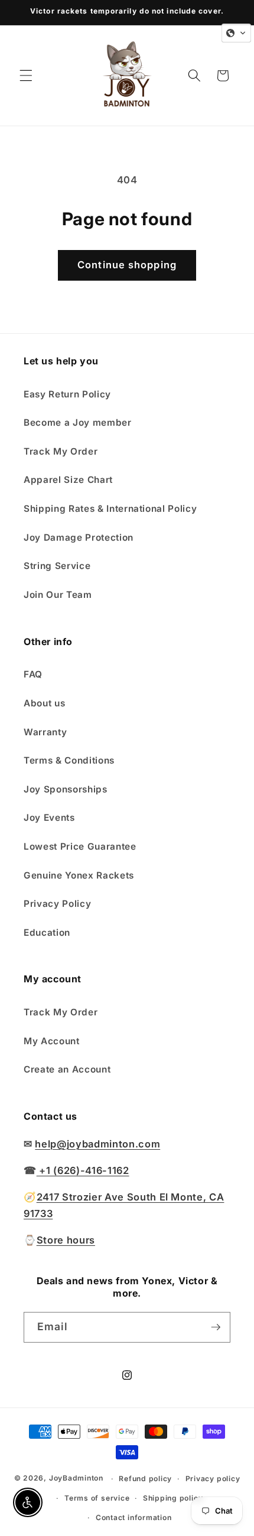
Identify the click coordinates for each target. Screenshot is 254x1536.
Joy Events (49, 817)
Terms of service (96, 1498)
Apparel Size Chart (68, 479)
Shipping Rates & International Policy (110, 508)
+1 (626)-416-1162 (83, 1170)
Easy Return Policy (67, 394)
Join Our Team (58, 594)
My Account (52, 1041)
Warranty (45, 732)
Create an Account (67, 1069)
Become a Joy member (78, 422)
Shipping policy (173, 1498)
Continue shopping (127, 265)
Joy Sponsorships (66, 789)
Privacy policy (212, 1478)
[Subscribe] (215, 1327)
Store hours (66, 1240)
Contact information (134, 1517)
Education (47, 932)
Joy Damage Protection (78, 537)
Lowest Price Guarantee (80, 846)
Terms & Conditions (69, 760)
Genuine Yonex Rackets (79, 875)
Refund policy (145, 1478)
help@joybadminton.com (97, 1144)
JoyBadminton (76, 1478)
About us (44, 703)
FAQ (33, 674)
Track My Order (60, 451)
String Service (57, 565)
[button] (26, 75)
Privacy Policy (57, 903)
